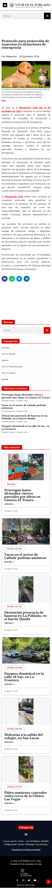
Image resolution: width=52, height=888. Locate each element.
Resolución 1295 (14, 196)
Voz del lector (14, 549)
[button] (5, 5)
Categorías (26, 827)
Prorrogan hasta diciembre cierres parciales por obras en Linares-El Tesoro (26, 396)
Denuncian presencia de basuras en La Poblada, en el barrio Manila (24, 417)
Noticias (11, 484)
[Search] (47, 16)
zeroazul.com (30, 885)
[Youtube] (35, 880)
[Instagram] (23, 880)
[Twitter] (29, 880)
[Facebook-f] (17, 880)
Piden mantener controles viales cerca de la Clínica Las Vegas (25, 796)
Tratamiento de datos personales (26, 849)
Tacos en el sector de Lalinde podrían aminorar (24, 407)
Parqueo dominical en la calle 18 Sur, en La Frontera (25, 428)
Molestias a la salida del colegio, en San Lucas (23, 736)
